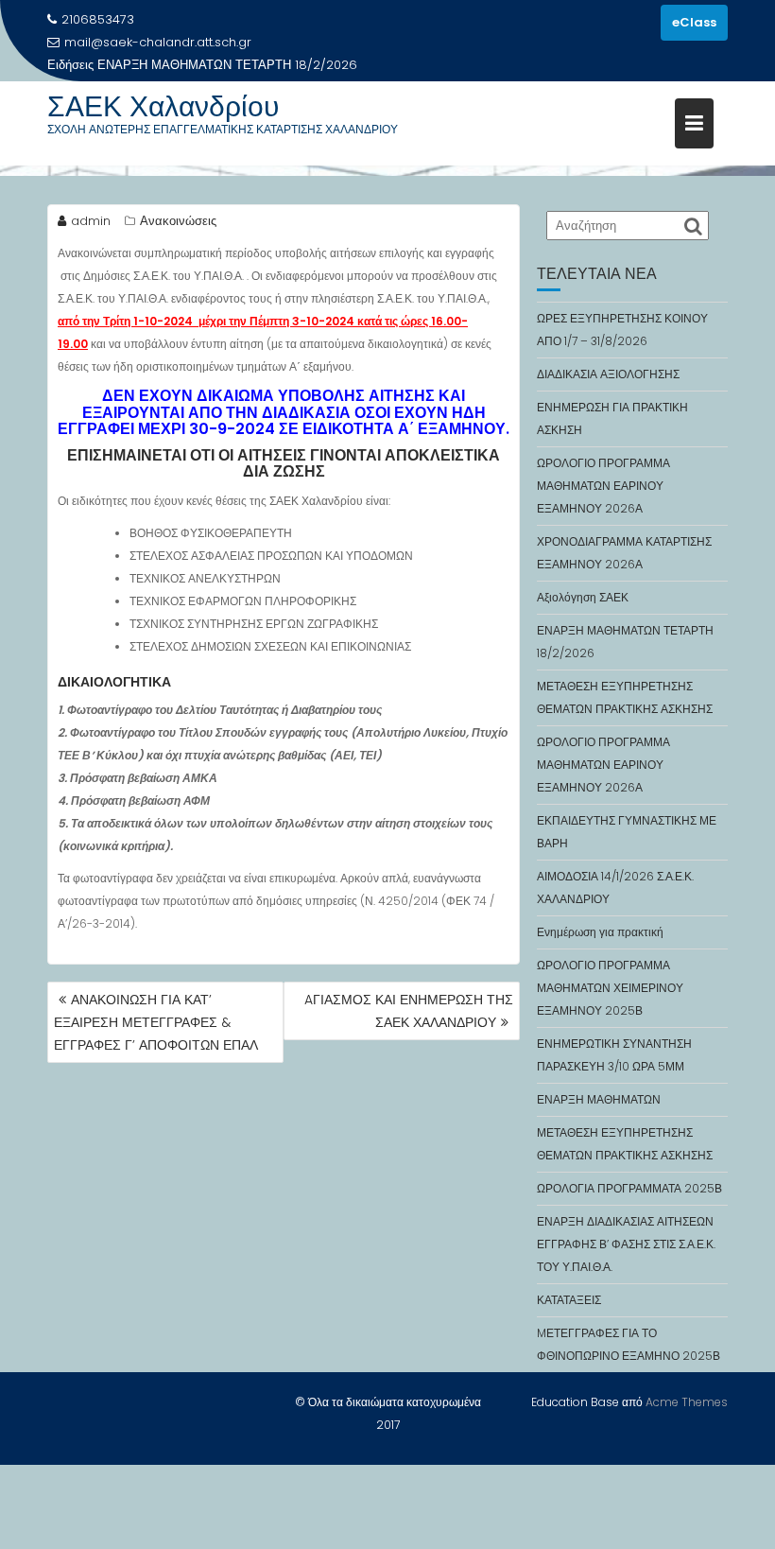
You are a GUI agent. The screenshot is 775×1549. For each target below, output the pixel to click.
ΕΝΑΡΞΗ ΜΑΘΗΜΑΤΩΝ (599, 1099)
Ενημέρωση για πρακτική (600, 932)
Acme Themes (687, 1402)
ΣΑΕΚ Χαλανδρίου (163, 106)
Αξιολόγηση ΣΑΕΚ (583, 597)
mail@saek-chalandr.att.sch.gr (157, 42)
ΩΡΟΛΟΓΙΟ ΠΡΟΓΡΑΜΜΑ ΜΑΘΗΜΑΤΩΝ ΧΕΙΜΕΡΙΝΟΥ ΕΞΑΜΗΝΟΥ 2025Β (610, 987)
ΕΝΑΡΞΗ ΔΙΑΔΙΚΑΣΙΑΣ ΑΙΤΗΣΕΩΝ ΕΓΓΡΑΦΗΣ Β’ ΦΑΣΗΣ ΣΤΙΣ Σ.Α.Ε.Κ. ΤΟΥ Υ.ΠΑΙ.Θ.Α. (626, 1244)
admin (91, 221)
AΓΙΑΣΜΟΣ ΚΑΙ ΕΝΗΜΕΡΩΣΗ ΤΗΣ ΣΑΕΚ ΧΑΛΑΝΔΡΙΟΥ (408, 1011)
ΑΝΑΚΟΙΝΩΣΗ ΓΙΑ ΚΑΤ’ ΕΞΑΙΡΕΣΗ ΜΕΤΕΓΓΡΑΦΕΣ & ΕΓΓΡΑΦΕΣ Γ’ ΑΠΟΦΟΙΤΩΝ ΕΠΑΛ (156, 1022)
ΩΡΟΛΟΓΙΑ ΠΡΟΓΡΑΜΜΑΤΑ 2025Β (629, 1188)
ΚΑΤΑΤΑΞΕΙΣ (569, 1300)
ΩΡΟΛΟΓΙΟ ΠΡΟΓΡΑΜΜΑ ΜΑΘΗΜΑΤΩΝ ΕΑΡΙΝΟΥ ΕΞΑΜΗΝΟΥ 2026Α (603, 485)
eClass (694, 22)
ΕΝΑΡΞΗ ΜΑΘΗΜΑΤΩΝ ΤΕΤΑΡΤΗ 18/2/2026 (227, 65)
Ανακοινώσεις (178, 221)
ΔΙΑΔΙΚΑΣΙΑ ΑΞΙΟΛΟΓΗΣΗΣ (608, 374)
